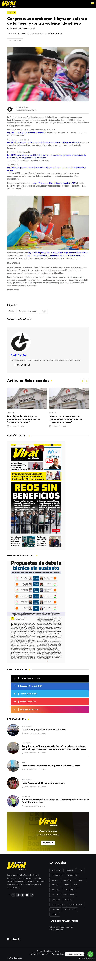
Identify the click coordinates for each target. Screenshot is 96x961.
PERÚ (80, 870)
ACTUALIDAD (56, 870)
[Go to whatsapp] (90, 954)
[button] (82, 381)
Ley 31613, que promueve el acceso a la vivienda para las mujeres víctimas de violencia (43, 142)
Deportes (26, 796)
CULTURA (55, 880)
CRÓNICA (68, 900)
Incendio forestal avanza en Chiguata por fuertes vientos (51, 766)
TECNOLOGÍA (72, 875)
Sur (23, 762)
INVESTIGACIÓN (68, 895)
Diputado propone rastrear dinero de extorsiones (65, 417)
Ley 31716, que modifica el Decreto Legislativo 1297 (54, 183)
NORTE (66, 885)
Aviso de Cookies (59, 954)
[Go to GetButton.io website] (90, 958)
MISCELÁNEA (67, 880)
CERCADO (55, 885)
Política (12, 311)
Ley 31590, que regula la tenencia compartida (25, 133)
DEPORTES (55, 909)
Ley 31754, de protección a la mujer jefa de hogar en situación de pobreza (58, 253)
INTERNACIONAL (57, 875)
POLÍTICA (55, 895)
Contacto (48, 843)
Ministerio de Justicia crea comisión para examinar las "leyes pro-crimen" (23, 419)
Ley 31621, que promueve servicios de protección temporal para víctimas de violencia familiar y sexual (46, 169)
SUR (75, 885)
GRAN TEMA (56, 900)
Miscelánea (26, 726)
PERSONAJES (70, 890)
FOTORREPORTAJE (76, 904)
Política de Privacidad (39, 954)
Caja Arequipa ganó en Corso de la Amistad (44, 730)
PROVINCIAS (56, 890)
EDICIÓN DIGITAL (70, 909)
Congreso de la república (28, 311)
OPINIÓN (54, 914)
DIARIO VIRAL (20, 33)
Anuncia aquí (48, 833)
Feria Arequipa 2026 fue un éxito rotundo (43, 783)
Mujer (44, 311)
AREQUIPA (81, 880)
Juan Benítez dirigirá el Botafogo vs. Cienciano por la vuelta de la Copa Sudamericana (55, 801)
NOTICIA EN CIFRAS (58, 904)
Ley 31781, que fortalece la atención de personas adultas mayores (54, 255)
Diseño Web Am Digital (14, 958)
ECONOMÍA (69, 870)
